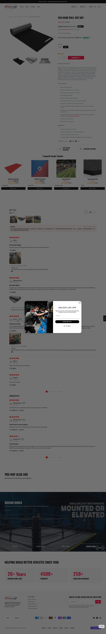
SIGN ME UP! (67, 321)
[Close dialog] (80, 303)
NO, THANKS (67, 326)
